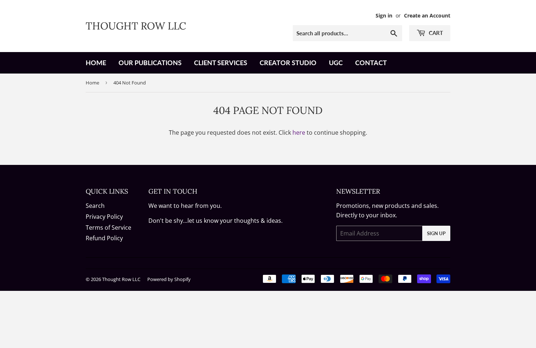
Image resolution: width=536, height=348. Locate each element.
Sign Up (436, 233)
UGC (336, 63)
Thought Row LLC (136, 25)
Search (95, 206)
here (298, 132)
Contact (371, 63)
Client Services (220, 63)
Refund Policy (104, 238)
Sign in (384, 15)
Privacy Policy (104, 217)
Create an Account (427, 15)
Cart (435, 32)
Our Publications (150, 63)
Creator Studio (288, 63)
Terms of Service (108, 228)
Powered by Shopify (169, 279)
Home (96, 63)
